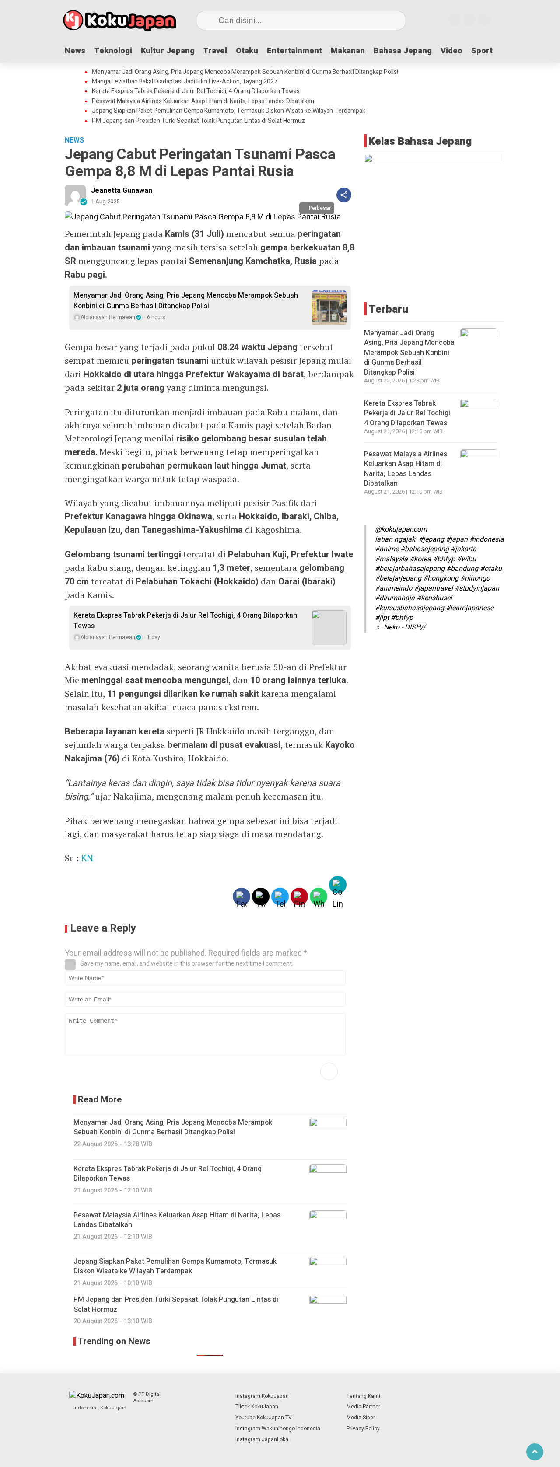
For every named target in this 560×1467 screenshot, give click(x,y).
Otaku (247, 51)
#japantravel (433, 588)
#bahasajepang (424, 549)
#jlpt (382, 617)
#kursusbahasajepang (409, 608)
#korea (420, 559)
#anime (387, 549)
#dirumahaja (395, 598)
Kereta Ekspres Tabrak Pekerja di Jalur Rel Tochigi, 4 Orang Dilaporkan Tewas (196, 91)
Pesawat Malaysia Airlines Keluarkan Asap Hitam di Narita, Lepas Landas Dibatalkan (203, 101)
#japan (457, 539)
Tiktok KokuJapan (256, 1407)
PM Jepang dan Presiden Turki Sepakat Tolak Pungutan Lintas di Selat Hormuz (198, 121)
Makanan (348, 51)
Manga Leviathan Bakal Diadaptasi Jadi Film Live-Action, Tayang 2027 (184, 81)
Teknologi (113, 51)
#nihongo (475, 578)
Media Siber (360, 1418)
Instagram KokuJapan (262, 1396)
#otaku (491, 568)
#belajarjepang (398, 578)
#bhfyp (444, 559)
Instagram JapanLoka (261, 1439)
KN (87, 858)
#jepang (431, 539)
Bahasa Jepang (403, 51)
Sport (482, 51)
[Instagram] (454, 19)
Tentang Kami (363, 1396)
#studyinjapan (477, 588)
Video (451, 51)
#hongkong (440, 578)
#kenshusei (434, 598)
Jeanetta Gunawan (121, 190)
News (75, 51)
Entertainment (294, 51)
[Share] (343, 195)
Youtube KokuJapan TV (263, 1418)
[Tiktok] (484, 19)
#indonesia (486, 539)
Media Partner (363, 1407)
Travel (215, 51)
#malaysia (391, 559)
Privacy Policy (363, 1428)
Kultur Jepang (168, 51)
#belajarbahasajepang (409, 568)
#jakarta (463, 549)
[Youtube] (469, 19)
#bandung (462, 568)
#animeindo (393, 588)
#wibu (466, 559)
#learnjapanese (470, 608)
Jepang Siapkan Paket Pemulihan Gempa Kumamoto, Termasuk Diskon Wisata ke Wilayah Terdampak (228, 111)
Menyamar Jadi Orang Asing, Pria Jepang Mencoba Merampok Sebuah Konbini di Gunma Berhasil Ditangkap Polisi (245, 72)
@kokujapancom (401, 530)
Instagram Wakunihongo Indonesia (277, 1428)
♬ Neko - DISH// (400, 627)
